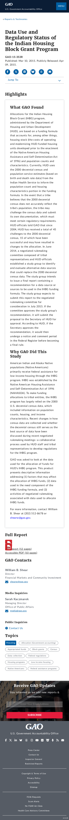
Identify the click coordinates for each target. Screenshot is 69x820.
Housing (10, 643)
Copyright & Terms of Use (34, 774)
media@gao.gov (18, 611)
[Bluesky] (34, 72)
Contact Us (15, 628)
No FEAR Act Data (34, 806)
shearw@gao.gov (19, 582)
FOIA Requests (34, 797)
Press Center (34, 750)
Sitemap (34, 787)
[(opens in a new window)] (6, 740)
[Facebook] (9, 72)
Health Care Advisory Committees (34, 811)
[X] (17, 72)
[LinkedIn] (26, 72)
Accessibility (34, 783)
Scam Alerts (33, 801)
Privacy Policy (33, 778)
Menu (61, 6)
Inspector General (33, 759)
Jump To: (13, 80)
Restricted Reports (33, 764)
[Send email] (51, 72)
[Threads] (43, 72)
